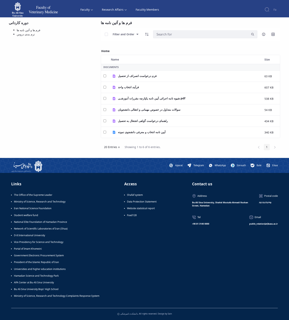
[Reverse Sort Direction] (147, 34)
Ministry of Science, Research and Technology (39, 201)
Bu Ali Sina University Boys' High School (36, 289)
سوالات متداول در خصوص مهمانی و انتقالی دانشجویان (149, 109)
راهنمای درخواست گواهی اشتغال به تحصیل (143, 121)
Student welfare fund (26, 215)
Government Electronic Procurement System (39, 255)
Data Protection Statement (141, 201)
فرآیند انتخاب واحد (128, 87)
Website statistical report (141, 208)
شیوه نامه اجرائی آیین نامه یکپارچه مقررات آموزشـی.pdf (151, 98)
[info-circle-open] (263, 34)
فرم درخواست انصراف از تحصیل (137, 76)
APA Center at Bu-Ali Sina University (34, 282)
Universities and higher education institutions (40, 269)
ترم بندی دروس (26, 34)
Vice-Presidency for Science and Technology (38, 242)
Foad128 (132, 215)
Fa (274, 9)
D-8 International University (29, 235)
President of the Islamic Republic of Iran (36, 262)
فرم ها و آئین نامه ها (28, 30)
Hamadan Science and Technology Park (36, 275)
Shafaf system (135, 195)
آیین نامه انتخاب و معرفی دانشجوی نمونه (142, 132)
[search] (253, 34)
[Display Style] (273, 34)
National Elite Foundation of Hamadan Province (40, 222)
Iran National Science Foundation (33, 208)
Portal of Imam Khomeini (28, 248)
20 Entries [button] (113, 147)
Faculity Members (147, 9)
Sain (170, 313)
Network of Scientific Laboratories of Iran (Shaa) (41, 228)
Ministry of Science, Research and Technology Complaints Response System (56, 296)
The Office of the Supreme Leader (33, 195)
